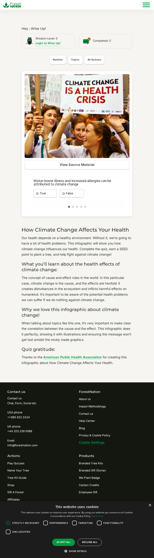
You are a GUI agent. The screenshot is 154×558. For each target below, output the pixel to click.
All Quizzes (94, 59)
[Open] (146, 5)
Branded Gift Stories (92, 470)
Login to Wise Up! (48, 43)
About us (85, 399)
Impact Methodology (92, 406)
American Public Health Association (72, 357)
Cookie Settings (92, 442)
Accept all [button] (64, 542)
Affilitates (13, 499)
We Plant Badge (89, 477)
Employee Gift (88, 492)
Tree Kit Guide (16, 477)
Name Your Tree (18, 470)
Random (58, 59)
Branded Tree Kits (91, 463)
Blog (82, 428)
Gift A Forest (15, 492)
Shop (10, 485)
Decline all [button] (89, 542)
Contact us (86, 413)
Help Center (87, 421)
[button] (77, 551)
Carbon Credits (89, 485)
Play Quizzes (15, 463)
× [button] (149, 505)
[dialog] (77, 529)
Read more (98, 516)
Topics (75, 59)
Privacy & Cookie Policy (94, 435)
